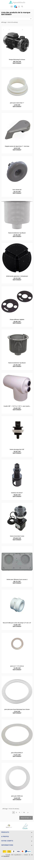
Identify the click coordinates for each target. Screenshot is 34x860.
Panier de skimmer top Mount (17, 233)
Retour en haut (26, 818)
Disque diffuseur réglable (17, 319)
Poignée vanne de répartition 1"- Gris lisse (17, 146)
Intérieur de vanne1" (17, 492)
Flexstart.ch (6, 856)
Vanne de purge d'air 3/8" (17, 449)
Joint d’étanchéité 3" (17, 752)
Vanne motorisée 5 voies (17, 536)
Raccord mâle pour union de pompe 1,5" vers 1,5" (17, 623)
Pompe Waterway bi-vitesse (17, 59)
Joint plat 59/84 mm (17, 796)
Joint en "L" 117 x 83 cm (17, 666)
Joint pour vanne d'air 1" (17, 103)
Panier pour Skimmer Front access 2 (17, 579)
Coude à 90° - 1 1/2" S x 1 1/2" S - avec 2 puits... (17, 406)
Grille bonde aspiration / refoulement (17, 276)
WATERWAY (17, 63)
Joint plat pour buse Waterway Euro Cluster (17, 709)
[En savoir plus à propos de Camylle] (25, 826)
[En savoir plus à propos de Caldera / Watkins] (9, 826)
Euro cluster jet (17, 189)
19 (24, 812)
